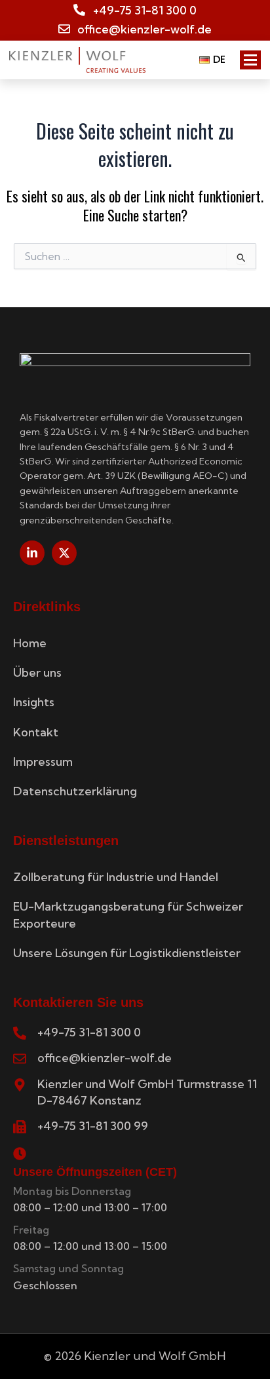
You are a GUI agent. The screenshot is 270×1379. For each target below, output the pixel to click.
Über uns (37, 672)
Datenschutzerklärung (75, 791)
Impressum (43, 761)
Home (30, 643)
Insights (33, 701)
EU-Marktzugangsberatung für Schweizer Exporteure (128, 914)
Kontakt (35, 732)
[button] (215, 59)
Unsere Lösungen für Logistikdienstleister (127, 952)
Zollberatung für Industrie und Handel (115, 876)
